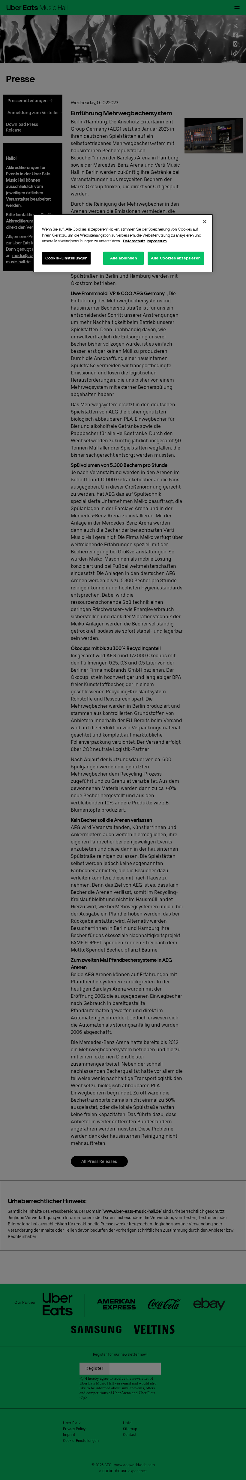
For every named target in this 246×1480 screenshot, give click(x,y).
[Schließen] (204, 221)
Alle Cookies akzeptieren (176, 258)
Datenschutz (134, 241)
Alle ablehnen (123, 258)
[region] (123, 243)
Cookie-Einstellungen (66, 258)
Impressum (157, 241)
